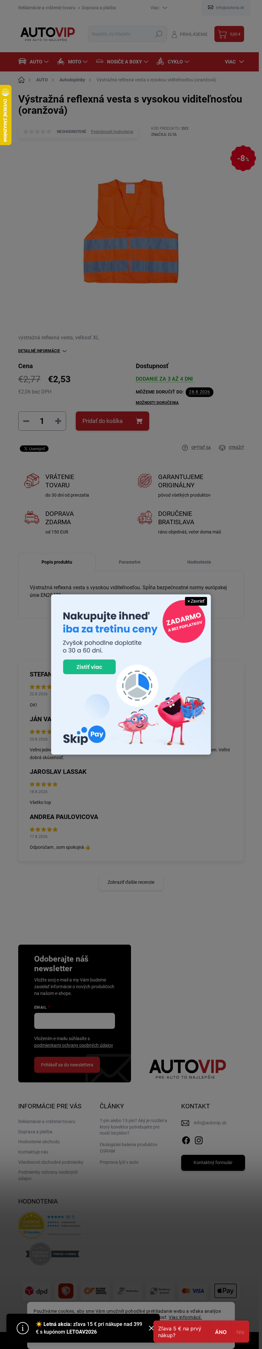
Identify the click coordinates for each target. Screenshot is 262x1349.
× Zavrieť (196, 601)
